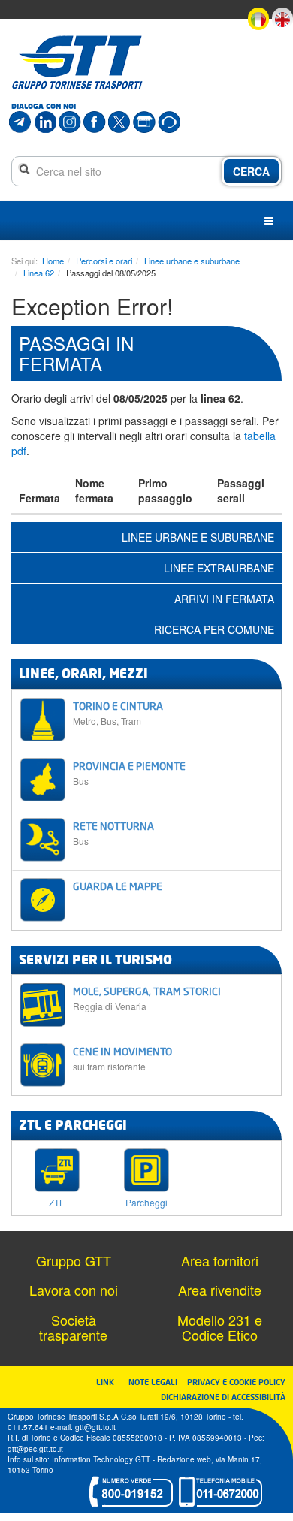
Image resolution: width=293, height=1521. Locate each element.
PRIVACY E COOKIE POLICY (236, 1382)
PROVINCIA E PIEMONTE (129, 773)
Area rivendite (219, 1289)
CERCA (251, 171)
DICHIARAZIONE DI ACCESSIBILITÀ (223, 1397)
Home (53, 261)
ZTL (57, 1201)
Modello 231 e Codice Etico (219, 1327)
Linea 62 (38, 273)
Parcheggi (146, 1201)
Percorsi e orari (104, 261)
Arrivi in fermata (224, 598)
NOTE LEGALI (156, 1382)
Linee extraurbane (219, 567)
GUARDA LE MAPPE (117, 886)
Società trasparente (73, 1327)
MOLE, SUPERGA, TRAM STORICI (147, 998)
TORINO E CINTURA (118, 713)
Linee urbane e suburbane (192, 261)
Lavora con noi (73, 1289)
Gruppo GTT (73, 1260)
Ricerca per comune (214, 629)
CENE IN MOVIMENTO (122, 1059)
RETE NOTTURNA (113, 833)
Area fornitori (219, 1260)
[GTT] (77, 62)
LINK (109, 1382)
